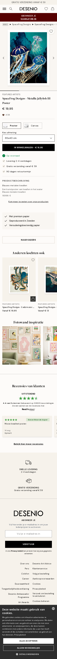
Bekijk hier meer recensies (28, 444)
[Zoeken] (11, 8)
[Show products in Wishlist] (46, 8)
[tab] (9, 90)
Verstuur (28, 544)
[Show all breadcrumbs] (5, 24)
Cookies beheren (41, 601)
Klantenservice (40, 568)
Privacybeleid (39, 589)
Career (25, 578)
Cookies (37, 584)
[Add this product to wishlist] (51, 30)
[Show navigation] (4, 8)
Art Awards (23, 602)
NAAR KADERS (28, 240)
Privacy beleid (17, 551)
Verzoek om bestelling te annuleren (43, 594)
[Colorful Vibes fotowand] (21, 345)
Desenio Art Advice (42, 563)
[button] (28, 654)
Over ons (24, 563)
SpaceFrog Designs (21, 24)
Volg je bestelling (41, 574)
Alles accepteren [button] (28, 641)
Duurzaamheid (22, 584)
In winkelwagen (28, 147)
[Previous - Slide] (3, 58)
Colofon (25, 574)
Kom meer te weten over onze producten (28, 201)
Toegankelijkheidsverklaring (15, 589)
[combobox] (53, 608)
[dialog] (28, 632)
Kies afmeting (9, 132)
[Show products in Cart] (52, 8)
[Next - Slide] (53, 58)
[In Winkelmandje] (33, 299)
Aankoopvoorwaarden (43, 578)
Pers (27, 568)
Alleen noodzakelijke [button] (28, 648)
